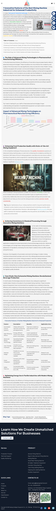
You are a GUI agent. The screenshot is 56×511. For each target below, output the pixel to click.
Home (2, 483)
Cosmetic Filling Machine (35, 465)
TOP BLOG (35, 507)
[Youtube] (49, 508)
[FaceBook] (41, 508)
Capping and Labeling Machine (36, 470)
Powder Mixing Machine (40, 416)
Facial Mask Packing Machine (36, 460)
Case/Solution (5, 495)
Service (3, 492)
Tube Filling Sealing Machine (36, 467)
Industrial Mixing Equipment (18, 416)
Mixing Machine (32, 458)
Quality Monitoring (6, 458)
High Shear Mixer (30, 416)
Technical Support (6, 456)
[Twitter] (53, 508)
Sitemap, (30, 507)
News (2, 488)
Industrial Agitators (17, 418)
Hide (16, 40)
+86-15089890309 (35, 485)
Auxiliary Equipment (33, 472)
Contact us (6, 438)
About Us (3, 490)
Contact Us (4, 497)
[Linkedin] (45, 508)
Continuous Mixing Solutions (40, 418)
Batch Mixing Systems (28, 418)
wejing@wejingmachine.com (39, 483)
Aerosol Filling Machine (34, 454)
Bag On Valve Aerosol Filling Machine (38, 456)
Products (3, 486)
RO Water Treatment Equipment (36, 463)
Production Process (6, 454)
